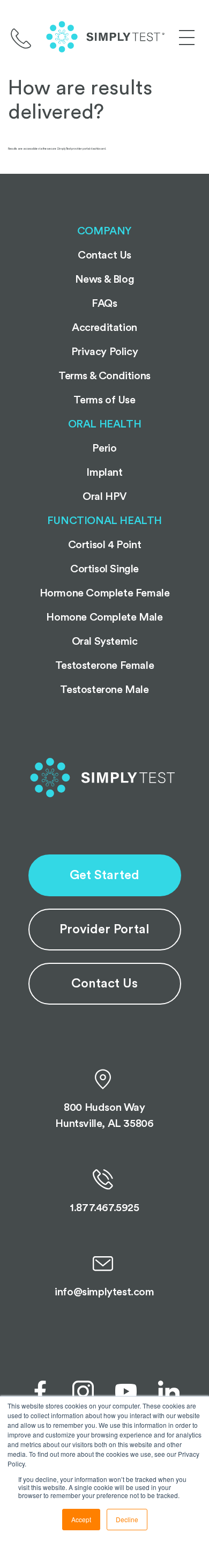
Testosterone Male (104, 689)
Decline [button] (127, 1519)
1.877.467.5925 (104, 1208)
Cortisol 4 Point (104, 545)
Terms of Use (104, 400)
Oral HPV (104, 496)
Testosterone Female (104, 665)
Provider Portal (104, 929)
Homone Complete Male (104, 617)
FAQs (104, 303)
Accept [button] (81, 1519)
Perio (104, 448)
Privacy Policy (104, 351)
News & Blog (105, 279)
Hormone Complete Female (105, 593)
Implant (104, 472)
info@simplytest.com (104, 1292)
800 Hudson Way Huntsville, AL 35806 (104, 1115)
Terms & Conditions (104, 376)
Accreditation (104, 327)
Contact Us (104, 983)
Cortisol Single (104, 569)
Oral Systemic (105, 641)
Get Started (104, 875)
